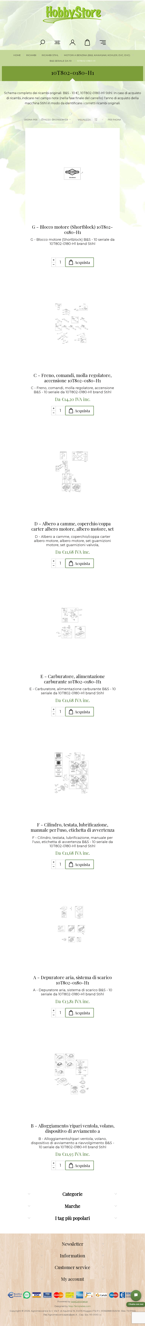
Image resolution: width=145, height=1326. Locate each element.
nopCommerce (79, 1301)
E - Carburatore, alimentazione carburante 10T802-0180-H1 (72, 679)
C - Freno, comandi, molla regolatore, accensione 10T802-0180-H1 (73, 378)
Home (17, 55)
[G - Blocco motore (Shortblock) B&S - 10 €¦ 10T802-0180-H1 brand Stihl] (72, 175)
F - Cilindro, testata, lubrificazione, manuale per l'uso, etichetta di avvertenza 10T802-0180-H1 (72, 827)
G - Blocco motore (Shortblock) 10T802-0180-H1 (72, 229)
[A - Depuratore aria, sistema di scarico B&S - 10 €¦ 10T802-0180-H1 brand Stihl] (72, 925)
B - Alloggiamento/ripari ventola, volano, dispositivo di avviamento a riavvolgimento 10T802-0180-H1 (72, 1128)
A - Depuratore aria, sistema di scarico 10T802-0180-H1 (72, 980)
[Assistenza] (136, 1295)
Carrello (87, 42)
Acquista (82, 262)
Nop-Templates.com (80, 1306)
